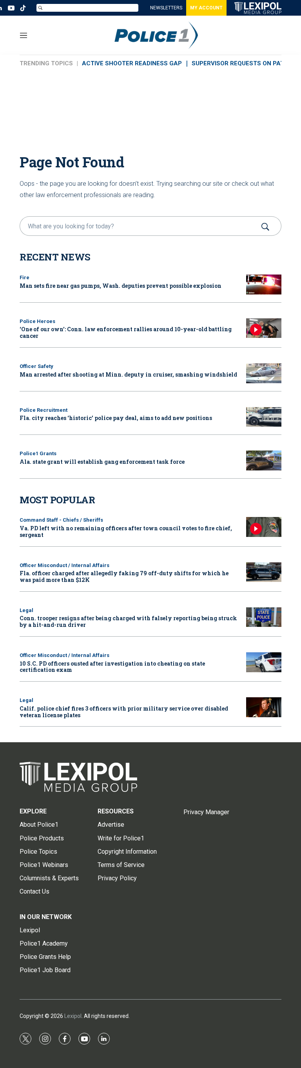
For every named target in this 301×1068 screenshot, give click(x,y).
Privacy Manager (206, 812)
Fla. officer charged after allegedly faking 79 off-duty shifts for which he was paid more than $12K (124, 576)
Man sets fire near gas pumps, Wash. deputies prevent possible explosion (120, 285)
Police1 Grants (38, 453)
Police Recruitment (43, 410)
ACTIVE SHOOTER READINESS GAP (132, 63)
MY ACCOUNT (206, 8)
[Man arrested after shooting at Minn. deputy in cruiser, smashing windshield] (263, 373)
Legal (26, 610)
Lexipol (73, 1016)
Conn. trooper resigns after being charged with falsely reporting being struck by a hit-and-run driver (128, 621)
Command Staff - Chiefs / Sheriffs (61, 520)
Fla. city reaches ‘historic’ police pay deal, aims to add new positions (116, 418)
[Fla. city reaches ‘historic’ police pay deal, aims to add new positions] (263, 417)
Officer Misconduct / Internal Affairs (64, 565)
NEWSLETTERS (166, 8)
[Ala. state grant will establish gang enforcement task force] (263, 460)
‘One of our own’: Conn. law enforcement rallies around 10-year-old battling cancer (126, 332)
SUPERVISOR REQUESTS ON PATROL (244, 63)
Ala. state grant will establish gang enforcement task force (102, 461)
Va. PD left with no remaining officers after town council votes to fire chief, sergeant (126, 531)
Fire (24, 277)
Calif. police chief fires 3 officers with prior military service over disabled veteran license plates (124, 712)
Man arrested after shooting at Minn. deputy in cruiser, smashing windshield (128, 374)
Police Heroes (37, 321)
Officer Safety (36, 366)
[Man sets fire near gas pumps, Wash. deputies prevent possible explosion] (263, 284)
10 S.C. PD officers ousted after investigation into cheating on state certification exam (112, 667)
